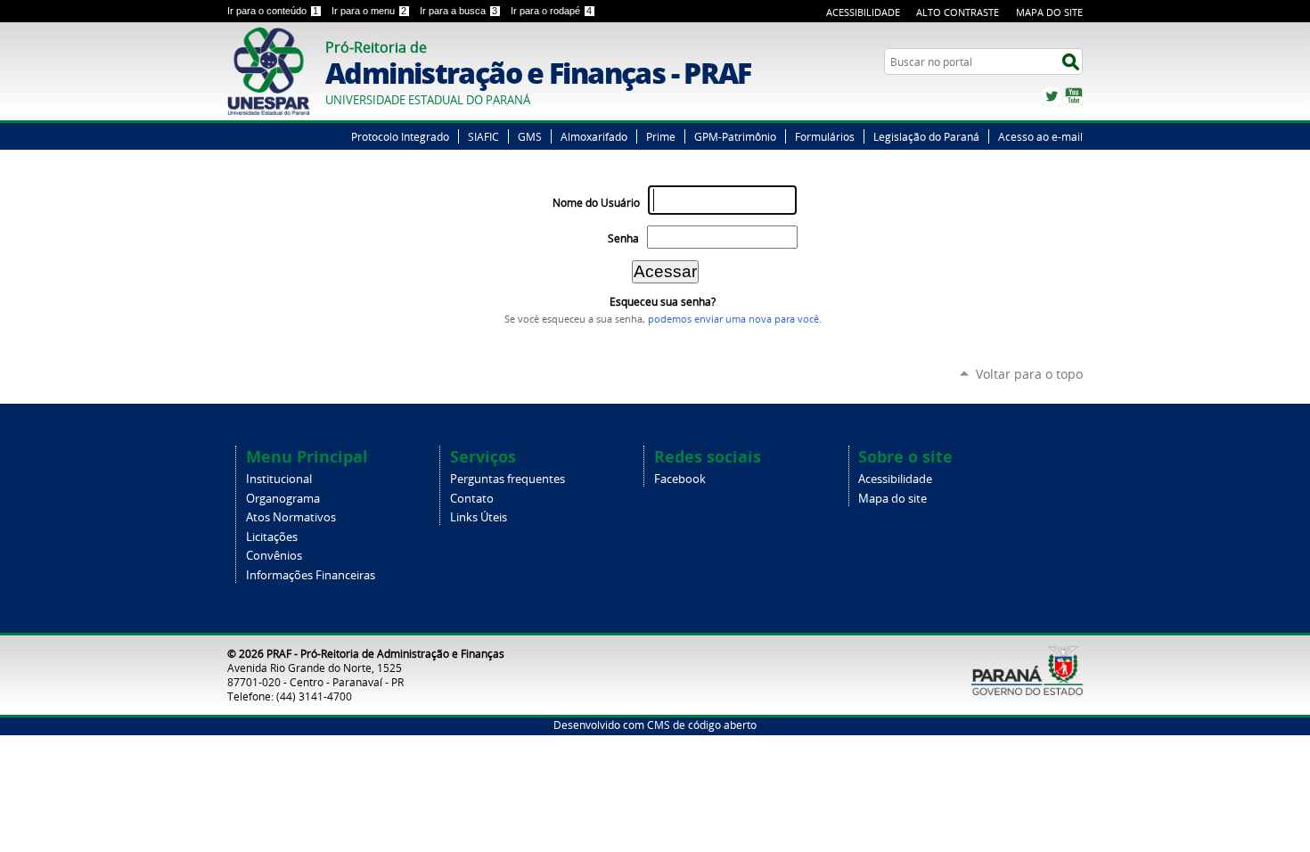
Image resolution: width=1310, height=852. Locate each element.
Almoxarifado (594, 136)
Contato (472, 498)
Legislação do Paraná (926, 136)
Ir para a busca (458, 10)
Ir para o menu (369, 10)
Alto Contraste (957, 12)
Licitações (272, 537)
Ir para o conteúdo (272, 10)
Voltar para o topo (1029, 373)
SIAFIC (483, 136)
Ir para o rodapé (551, 10)
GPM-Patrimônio (735, 136)
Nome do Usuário (596, 202)
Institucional (279, 479)
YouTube (1074, 96)
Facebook (680, 479)
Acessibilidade (863, 12)
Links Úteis (478, 517)
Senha (623, 238)
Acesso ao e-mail (1040, 136)
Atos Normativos (291, 517)
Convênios (274, 555)
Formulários (825, 136)
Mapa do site (892, 498)
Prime (660, 136)
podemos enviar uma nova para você (733, 319)
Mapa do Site (1049, 12)
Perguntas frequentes (507, 479)
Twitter (1051, 96)
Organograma (283, 498)
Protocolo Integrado (400, 136)
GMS (530, 136)
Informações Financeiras (310, 575)
